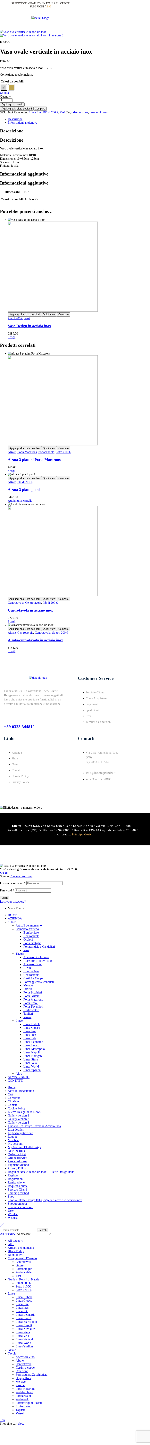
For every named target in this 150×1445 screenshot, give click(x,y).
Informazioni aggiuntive (22, 122)
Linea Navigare (33, 1056)
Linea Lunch (31, 1045)
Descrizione (15, 119)
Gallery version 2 (18, 1119)
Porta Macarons (27, 452)
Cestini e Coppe (33, 978)
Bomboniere (31, 932)
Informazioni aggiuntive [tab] (24, 173)
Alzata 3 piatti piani (24, 490)
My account (15, 1143)
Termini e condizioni (20, 1207)
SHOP (12, 922)
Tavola (20, 953)
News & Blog (16, 1150)
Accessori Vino (32, 964)
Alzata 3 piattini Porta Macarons (34, 460)
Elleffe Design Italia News (24, 1112)
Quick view (49, 314)
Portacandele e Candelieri (39, 946)
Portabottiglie (24, 1268)
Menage (28, 985)
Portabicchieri (24, 1392)
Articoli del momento (29, 925)
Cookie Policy (16, 1108)
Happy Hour (23, 1378)
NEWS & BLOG (18, 1077)
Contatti (13, 1105)
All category (15, 1240)
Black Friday (16, 1251)
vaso (105, 112)
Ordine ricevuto (17, 1157)
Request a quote (18, 1186)
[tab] (79, 119)
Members (13, 1140)
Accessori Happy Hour (37, 960)
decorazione (80, 112)
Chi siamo (14, 1101)
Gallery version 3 (18, 1122)
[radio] (4, 87)
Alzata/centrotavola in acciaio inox (35, 640)
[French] (132, 5)
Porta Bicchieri (32, 992)
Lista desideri (16, 1129)
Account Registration (21, 1090)
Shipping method (18, 1193)
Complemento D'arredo (22, 1258)
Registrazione (16, 1182)
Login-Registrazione (20, 1133)
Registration (15, 1179)
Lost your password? (13, 901)
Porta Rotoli (30, 1003)
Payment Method (18, 1164)
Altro (19, 1073)
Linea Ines (29, 1034)
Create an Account (21, 876)
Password (7, 890)
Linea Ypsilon (32, 1070)
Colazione (22, 1371)
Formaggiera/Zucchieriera (31, 1374)
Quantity (5, 96)
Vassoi (27, 1017)
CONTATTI (15, 1080)
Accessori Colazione (36, 957)
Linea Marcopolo (34, 1048)
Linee (19, 1020)
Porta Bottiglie (32, 943)
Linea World (31, 1066)
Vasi (62, 112)
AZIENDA (15, 918)
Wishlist (13, 1214)
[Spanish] (142, 5)
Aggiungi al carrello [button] (20, 500)
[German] (137, 5)
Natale (12, 1350)
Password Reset (17, 1161)
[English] (128, 5)
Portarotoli (22, 1399)
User (11, 1210)
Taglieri (28, 1013)
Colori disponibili (12, 81)
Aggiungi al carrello (12, 104)
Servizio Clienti (17, 1189)
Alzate (12, 452)
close (21, 1423)
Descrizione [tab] (11, 130)
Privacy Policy (17, 1168)
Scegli (11, 337)
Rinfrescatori (31, 1010)
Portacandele (46, 452)
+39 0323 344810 (19, 726)
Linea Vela (30, 1063)
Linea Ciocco (31, 1027)
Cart (10, 1094)
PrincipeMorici (82, 834)
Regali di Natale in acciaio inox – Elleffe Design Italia (41, 1172)
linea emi (95, 112)
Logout (12, 1136)
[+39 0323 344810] (7, 714)
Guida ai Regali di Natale (23, 1279)
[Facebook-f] (83, 790)
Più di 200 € (50, 112)
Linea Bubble (31, 1024)
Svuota (4, 92)
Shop (11, 1196)
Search (42, 1230)
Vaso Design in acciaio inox (29, 326)
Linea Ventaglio (25, 1339)
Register (13, 1175)
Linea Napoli (31, 1052)
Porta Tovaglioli (33, 1006)
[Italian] (123, 5)
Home (11, 1087)
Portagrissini (23, 1395)
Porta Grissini (31, 996)
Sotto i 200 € (60, 632)
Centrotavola (16, 602)
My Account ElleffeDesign (24, 1147)
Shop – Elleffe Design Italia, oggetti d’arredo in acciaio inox (45, 1200)
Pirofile (27, 989)
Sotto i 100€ (63, 452)
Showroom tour (17, 1203)
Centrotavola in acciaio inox (30, 610)
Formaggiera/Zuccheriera (38, 982)
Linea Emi (35, 112)
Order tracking (17, 1154)
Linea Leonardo (33, 1041)
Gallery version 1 (18, 1115)
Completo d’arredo (27, 929)
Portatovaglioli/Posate (29, 1402)
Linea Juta (29, 1038)
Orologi (28, 939)
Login (5, 897)
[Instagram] (93, 790)
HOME (12, 915)
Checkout (14, 1097)
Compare (40, 108)
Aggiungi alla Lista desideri (17, 108)
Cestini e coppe (25, 1367)
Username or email (13, 883)
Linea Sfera (30, 1059)
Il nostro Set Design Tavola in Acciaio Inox (34, 1126)
